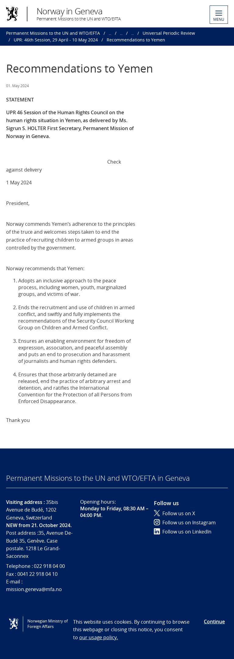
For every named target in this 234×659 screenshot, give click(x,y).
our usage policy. (98, 637)
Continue (214, 621)
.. (110, 33)
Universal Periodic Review (169, 33)
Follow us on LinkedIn (186, 531)
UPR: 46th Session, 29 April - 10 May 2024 (56, 40)
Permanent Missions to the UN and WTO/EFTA (53, 33)
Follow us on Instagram (189, 522)
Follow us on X (178, 513)
